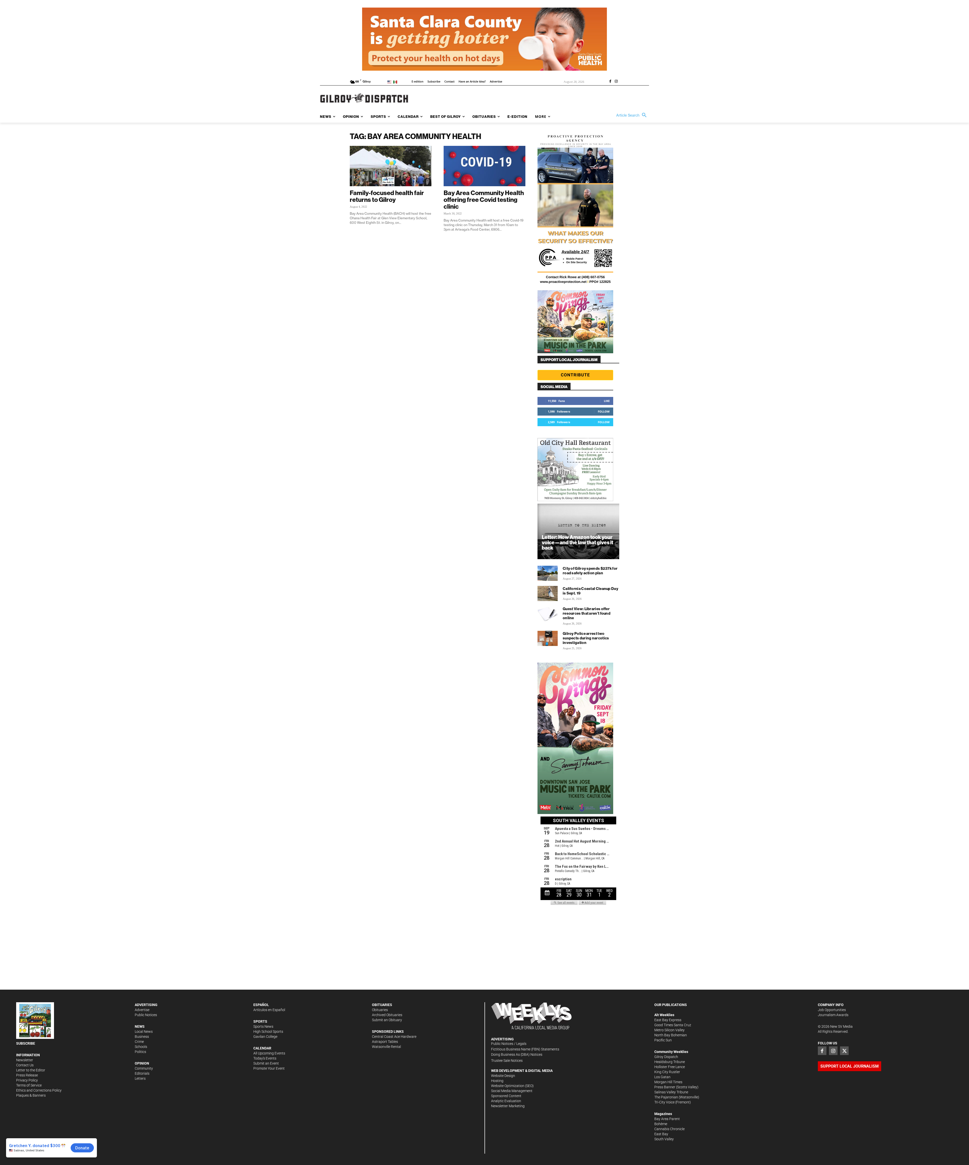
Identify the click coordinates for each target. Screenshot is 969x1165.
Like (607, 401)
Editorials (142, 1073)
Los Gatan (662, 1077)
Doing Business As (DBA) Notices (516, 1054)
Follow (604, 411)
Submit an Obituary (387, 1020)
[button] (632, 115)
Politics (140, 1052)
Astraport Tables (385, 1042)
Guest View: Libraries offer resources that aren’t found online (586, 613)
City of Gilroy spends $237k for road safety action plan (590, 570)
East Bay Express (667, 1020)
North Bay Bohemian (670, 1035)
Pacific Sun (663, 1040)
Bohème (660, 1124)
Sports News (263, 1026)
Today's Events (264, 1058)
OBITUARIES (382, 1005)
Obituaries (380, 1010)
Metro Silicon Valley (669, 1030)
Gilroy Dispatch (666, 1057)
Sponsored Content (506, 1096)
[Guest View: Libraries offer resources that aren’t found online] (547, 613)
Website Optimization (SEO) (512, 1086)
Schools (141, 1047)
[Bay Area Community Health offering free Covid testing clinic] (484, 166)
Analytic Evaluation (506, 1101)
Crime (139, 1042)
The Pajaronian (666, 1097)
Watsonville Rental (386, 1047)
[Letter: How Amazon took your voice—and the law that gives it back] (578, 531)
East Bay (661, 1134)
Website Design (503, 1076)
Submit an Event (266, 1063)
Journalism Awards (833, 1015)
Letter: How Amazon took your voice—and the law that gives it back (577, 542)
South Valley (664, 1139)
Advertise (142, 1010)
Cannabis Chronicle (669, 1129)
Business (142, 1037)
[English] (390, 81)
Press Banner (664, 1087)
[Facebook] (610, 82)
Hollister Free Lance (669, 1067)
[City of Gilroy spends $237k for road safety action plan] (547, 573)
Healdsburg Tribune (669, 1062)
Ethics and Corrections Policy (39, 1090)
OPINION (142, 1063)
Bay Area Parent (667, 1119)
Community (144, 1068)
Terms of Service (29, 1085)
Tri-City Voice (664, 1102)
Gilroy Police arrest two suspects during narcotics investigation (586, 638)
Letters (140, 1078)
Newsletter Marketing (508, 1106)
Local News (144, 1031)
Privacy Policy (27, 1080)
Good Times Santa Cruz (672, 1025)
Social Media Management (511, 1091)
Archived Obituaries (387, 1015)
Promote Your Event (269, 1068)
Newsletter (24, 1060)
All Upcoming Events (269, 1053)
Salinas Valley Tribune (671, 1092)
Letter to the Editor (30, 1070)
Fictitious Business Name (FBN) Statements (525, 1049)
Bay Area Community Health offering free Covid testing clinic (484, 199)
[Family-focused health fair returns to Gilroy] (391, 166)
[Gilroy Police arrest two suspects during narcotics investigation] (547, 638)
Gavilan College (265, 1037)
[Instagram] (616, 82)
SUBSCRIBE (25, 1043)
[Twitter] (844, 1050)
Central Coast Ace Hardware (394, 1037)
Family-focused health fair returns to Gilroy (387, 196)
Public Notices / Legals (508, 1044)
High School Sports (268, 1031)
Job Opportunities (832, 1010)
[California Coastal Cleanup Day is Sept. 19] (547, 593)
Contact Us (25, 1065)
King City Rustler (667, 1072)
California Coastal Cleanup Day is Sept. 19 (590, 590)
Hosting (497, 1081)
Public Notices (146, 1015)
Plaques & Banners (31, 1095)
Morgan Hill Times (668, 1082)
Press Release (27, 1075)
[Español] (396, 81)
